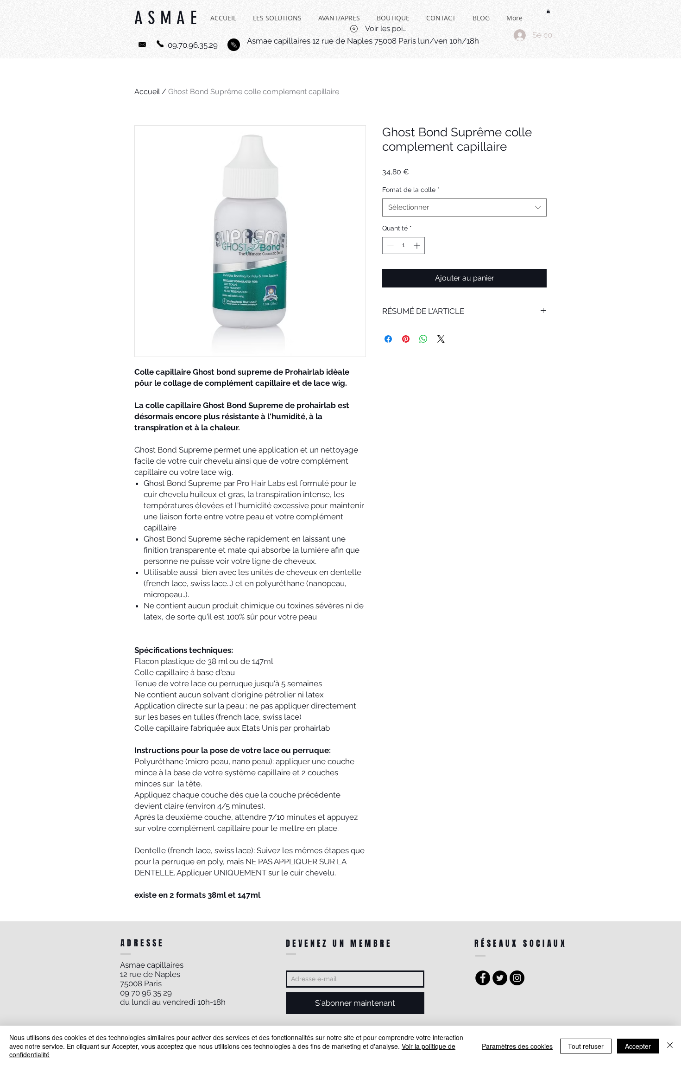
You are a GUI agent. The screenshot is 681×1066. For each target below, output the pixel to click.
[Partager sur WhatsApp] (423, 339)
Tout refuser (586, 1046)
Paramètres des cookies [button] (517, 1046)
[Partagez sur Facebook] (388, 339)
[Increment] (417, 245)
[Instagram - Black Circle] (517, 977)
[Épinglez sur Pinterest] (405, 339)
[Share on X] (441, 339)
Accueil (147, 91)
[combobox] (464, 207)
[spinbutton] (403, 245)
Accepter (638, 1046)
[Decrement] (389, 245)
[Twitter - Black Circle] (499, 977)
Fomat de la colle (411, 189)
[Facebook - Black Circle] (482, 977)
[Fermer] (669, 1046)
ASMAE (168, 23)
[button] (548, 11)
